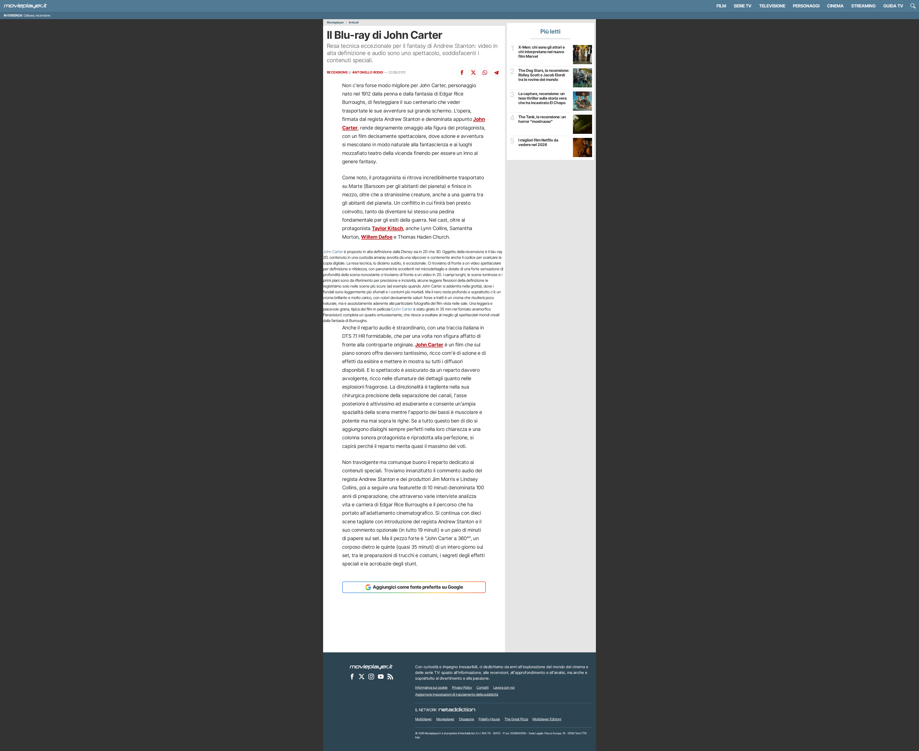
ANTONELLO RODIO (367, 72)
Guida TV (893, 5)
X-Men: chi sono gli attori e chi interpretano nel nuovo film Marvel (541, 52)
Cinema (835, 5)
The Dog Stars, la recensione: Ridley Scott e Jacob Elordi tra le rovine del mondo (543, 75)
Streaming (863, 5)
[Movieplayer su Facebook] (352, 676)
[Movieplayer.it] (25, 6)
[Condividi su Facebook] (462, 72)
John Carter (333, 251)
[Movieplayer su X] (361, 676)
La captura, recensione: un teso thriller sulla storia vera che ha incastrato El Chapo (542, 98)
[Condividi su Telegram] (496, 72)
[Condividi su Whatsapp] (485, 72)
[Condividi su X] (473, 72)
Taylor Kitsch (387, 228)
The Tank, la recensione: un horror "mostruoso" (542, 119)
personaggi (806, 5)
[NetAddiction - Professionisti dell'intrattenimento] (457, 710)
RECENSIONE (337, 72)
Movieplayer (335, 22)
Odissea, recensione (37, 15)
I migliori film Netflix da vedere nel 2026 (538, 142)
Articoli (354, 22)
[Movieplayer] (371, 666)
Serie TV (742, 5)
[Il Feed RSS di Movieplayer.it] (390, 676)
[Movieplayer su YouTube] (381, 676)
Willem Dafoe (376, 237)
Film (721, 5)
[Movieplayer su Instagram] (371, 676)
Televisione (772, 5)
